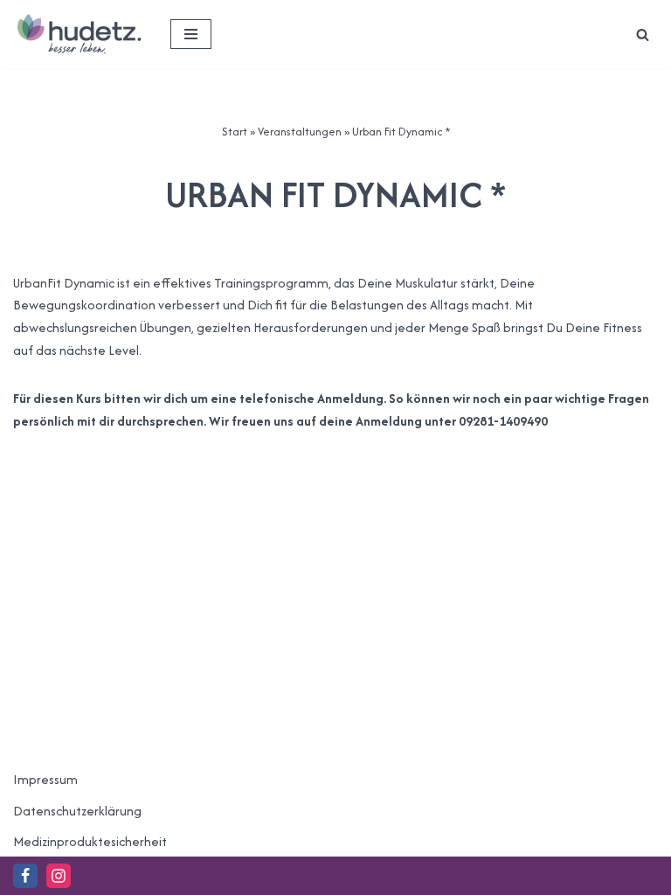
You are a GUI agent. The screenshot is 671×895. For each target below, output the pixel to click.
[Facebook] (25, 876)
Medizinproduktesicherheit (90, 841)
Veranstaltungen (300, 131)
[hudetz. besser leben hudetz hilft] (78, 34)
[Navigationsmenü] (190, 34)
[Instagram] (58, 876)
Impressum (45, 779)
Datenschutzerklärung (77, 810)
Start (234, 131)
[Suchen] (642, 34)
